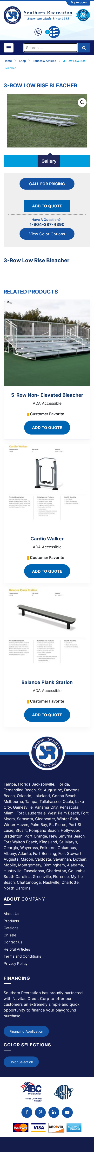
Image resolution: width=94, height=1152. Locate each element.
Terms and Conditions (22, 956)
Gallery (48, 161)
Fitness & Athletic (44, 61)
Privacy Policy (15, 963)
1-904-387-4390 (47, 224)
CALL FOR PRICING (47, 183)
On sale (10, 935)
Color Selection (21, 1062)
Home (8, 61)
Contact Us (13, 942)
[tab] (49, 161)
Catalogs (11, 928)
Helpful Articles (17, 949)
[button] (82, 102)
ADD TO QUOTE (47, 206)
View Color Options (47, 233)
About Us (11, 913)
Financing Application (26, 1031)
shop (22, 61)
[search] (84, 47)
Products (11, 921)
